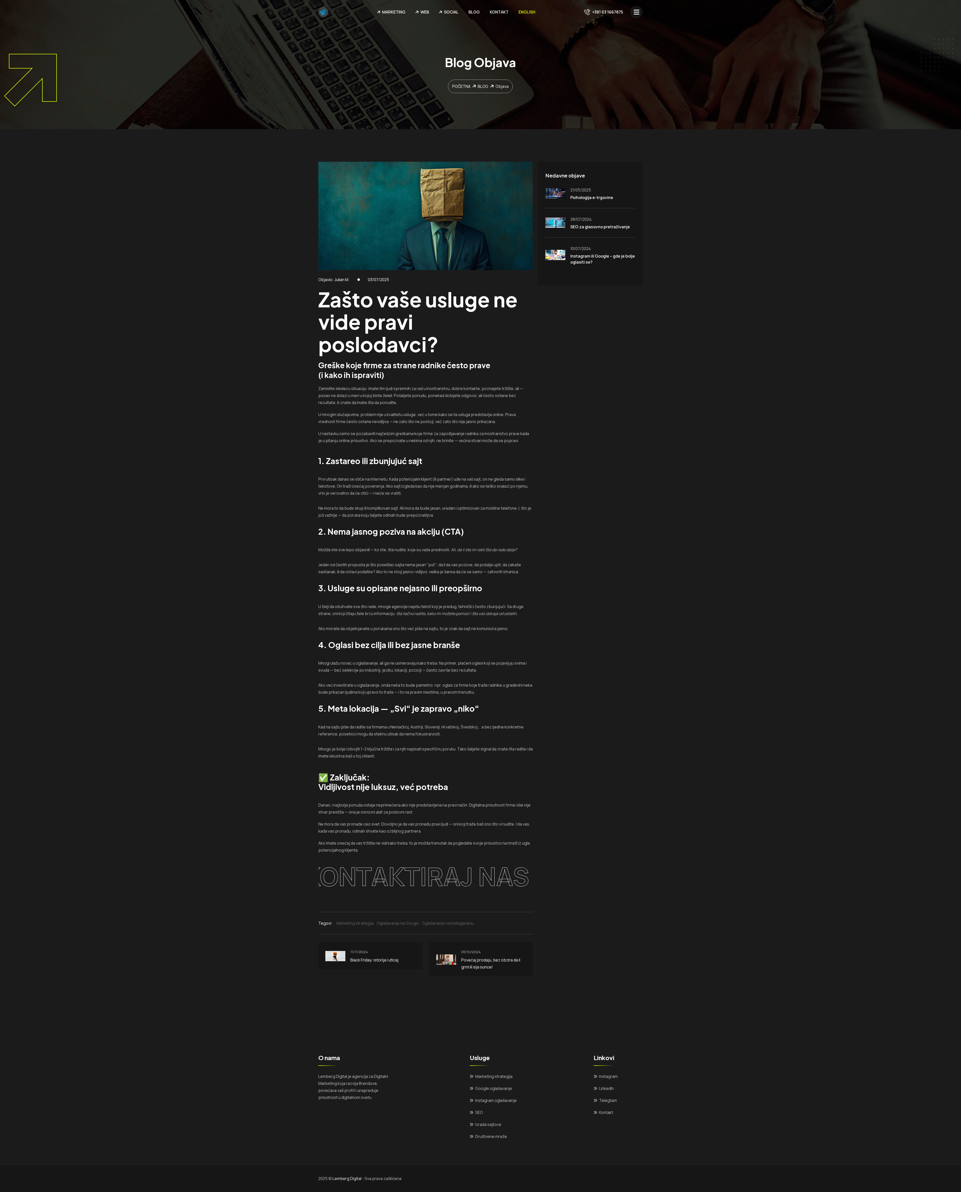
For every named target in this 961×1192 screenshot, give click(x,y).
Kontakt (499, 12)
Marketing (393, 12)
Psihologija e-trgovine (591, 197)
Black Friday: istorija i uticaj (374, 960)
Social (451, 12)
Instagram (608, 1076)
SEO (479, 1112)
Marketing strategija (355, 923)
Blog (474, 12)
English (527, 12)
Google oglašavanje (493, 1088)
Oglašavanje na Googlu (398, 923)
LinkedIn (606, 1088)
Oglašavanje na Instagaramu (448, 923)
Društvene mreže (491, 1136)
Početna (461, 86)
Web (424, 12)
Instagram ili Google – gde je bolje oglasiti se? (602, 259)
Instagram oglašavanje (496, 1100)
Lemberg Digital (347, 1178)
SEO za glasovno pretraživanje (600, 227)
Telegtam (608, 1100)
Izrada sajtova (488, 1124)
